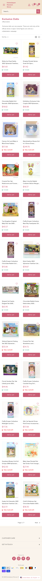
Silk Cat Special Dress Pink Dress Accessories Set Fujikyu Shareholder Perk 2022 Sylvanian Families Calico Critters (31, 422)
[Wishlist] (33, 5)
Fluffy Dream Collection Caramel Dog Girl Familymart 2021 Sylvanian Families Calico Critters (31, 382)
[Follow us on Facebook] (14, 558)
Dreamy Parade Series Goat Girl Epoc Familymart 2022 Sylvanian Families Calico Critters (31, 62)
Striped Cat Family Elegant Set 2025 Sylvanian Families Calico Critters (10, 302)
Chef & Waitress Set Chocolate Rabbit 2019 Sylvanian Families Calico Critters (31, 502)
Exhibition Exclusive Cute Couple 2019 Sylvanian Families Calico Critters (31, 102)
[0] (37, 5)
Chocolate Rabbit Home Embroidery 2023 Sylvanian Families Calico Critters (31, 302)
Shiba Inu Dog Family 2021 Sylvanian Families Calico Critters (10, 62)
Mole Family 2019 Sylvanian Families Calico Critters (31, 262)
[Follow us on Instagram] (19, 558)
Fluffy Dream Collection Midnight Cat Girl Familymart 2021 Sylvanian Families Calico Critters (10, 422)
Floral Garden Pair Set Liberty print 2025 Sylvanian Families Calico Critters (10, 382)
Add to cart (10, 75)
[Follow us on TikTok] (28, 558)
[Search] (38, 11)
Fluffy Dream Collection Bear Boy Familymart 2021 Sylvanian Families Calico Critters (31, 222)
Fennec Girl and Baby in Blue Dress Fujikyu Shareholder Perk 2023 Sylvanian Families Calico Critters (10, 142)
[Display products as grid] (36, 37)
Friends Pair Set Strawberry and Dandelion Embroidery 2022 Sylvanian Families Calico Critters (31, 342)
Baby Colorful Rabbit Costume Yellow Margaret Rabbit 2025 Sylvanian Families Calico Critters (31, 182)
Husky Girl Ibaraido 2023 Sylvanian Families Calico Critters (10, 502)
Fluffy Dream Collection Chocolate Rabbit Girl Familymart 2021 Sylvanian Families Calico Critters (10, 262)
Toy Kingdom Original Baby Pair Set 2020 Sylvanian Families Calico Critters (10, 222)
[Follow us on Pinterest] (23, 558)
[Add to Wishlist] (16, 43)
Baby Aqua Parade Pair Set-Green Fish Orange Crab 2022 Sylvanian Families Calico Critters (30, 462)
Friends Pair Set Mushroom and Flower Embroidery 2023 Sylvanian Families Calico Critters (10, 182)
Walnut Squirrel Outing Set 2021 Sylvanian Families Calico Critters (10, 342)
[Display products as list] (39, 37)
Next (36, 523)
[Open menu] (4, 5)
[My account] (29, 5)
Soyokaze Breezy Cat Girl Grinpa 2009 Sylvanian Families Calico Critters (10, 462)
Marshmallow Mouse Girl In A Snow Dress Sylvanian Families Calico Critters (31, 142)
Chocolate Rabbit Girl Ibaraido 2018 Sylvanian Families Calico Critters (10, 102)
